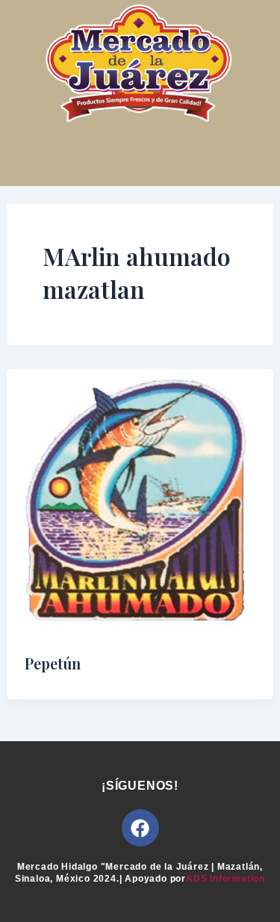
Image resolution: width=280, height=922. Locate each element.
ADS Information (225, 878)
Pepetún (53, 663)
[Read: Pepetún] (140, 501)
